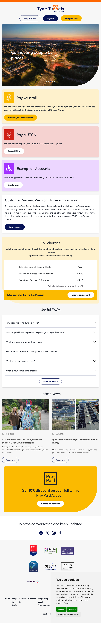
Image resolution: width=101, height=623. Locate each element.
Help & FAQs (30, 18)
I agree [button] (61, 609)
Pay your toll (71, 18)
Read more (10, 460)
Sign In (50, 18)
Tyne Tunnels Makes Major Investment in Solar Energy (75, 441)
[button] (46, 81)
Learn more (15, 227)
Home (7, 598)
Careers (32, 598)
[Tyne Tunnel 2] (50, 8)
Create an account (81, 294)
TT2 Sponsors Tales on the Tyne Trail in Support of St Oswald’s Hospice (22, 441)
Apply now (13, 185)
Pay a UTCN (14, 151)
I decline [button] (72, 609)
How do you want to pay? (20, 117)
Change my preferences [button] (68, 614)
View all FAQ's (50, 381)
